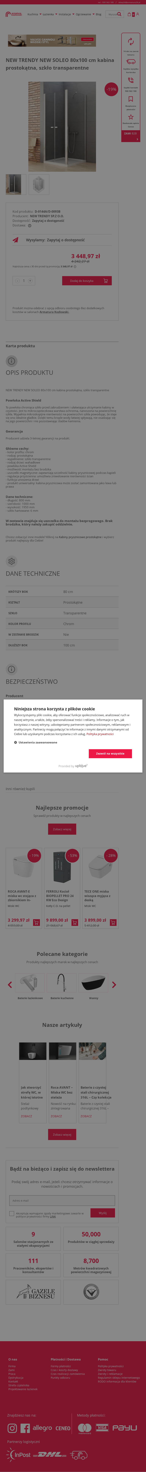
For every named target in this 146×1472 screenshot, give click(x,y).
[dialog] (73, 736)
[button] (35, 742)
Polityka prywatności (100, 734)
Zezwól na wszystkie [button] (110, 753)
